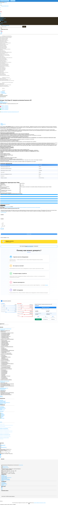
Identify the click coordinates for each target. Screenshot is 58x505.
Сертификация (2, 407)
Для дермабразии (3, 68)
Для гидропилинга (3, 67)
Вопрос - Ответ (2, 409)
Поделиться (46, 319)
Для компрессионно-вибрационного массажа (7, 80)
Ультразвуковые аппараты (4, 63)
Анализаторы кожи (3, 74)
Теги (1, 422)
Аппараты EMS (2, 53)
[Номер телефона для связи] (0, 457)
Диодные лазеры (2, 43)
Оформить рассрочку (46, 307)
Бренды (1, 411)
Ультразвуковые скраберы (4, 65)
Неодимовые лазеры (3, 41)
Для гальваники (2, 56)
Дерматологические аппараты (6, 368)
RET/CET (1, 49)
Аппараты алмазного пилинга (4, 429)
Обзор (2, 123)
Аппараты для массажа (6, 77)
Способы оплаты (2, 401)
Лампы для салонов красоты (4, 86)
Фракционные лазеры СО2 (4, 40)
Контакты (1, 23)
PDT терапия (3, 376)
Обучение (1, 20)
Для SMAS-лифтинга (3, 61)
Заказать (39, 319)
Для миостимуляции (3, 58)
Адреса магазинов (3, 408)
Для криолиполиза (3, 51)
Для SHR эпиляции (3, 48)
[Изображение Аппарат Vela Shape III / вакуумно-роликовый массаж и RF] (2, 116)
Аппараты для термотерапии (4, 54)
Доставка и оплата (3, 18)
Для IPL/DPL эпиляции (3, 47)
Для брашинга (2, 66)
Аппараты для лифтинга (5, 360)
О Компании (2, 406)
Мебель (3, 88)
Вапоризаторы (2, 83)
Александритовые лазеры (4, 44)
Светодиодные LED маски (4, 72)
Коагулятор (2, 71)
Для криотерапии (2, 69)
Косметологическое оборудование (7, 82)
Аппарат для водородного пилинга (5, 427)
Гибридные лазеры (3, 45)
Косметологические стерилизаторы (5, 84)
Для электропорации (3, 59)
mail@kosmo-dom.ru (3, 447)
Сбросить (53, 319)
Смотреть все (2, 329)
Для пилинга (2, 70)
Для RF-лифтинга (2, 60)
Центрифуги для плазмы (4, 85)
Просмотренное (3, 93)
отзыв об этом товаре (6, 206)
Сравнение (3, 92)
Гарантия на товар (3, 403)
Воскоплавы (2, 391)
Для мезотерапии (2, 73)
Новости (2, 480)
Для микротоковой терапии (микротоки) (6, 57)
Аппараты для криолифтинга (4, 433)
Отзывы (2, 124)
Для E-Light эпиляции (3, 46)
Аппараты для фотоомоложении (5, 435)
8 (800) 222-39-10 (4, 29)
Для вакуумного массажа (4, 79)
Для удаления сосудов (3, 39)
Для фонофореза (4, 364)
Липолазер (1, 438)
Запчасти (3, 90)
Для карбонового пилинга (4, 38)
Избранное (3, 91)
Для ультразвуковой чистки (4, 64)
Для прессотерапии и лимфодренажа (6, 52)
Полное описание (3, 212)
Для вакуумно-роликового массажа (23, 207)
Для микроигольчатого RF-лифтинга (5, 62)
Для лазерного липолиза (5, 351)
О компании (2, 17)
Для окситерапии (4, 373)
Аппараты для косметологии (6, 35)
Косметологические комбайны (4, 75)
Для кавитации (2, 50)
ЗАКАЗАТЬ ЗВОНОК (4, 22)
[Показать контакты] (0, 24)
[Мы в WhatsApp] (0, 456)
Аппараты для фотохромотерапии (5, 436)
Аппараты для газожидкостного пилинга (6, 430)
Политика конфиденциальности (5, 402)
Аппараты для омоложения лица (5, 434)
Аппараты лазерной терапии (4, 437)
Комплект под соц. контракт (5, 479)
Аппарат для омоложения (4, 428)
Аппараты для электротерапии (5, 55)
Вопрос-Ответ (2, 19)
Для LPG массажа (3, 78)
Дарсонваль (3, 355)
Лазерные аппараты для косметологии (6, 36)
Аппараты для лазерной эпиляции (5, 42)
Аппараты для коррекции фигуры (6, 346)
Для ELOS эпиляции (4, 342)
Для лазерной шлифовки (5, 334)
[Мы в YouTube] (1, 487)
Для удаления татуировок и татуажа (5, 37)
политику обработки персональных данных (40, 502)
